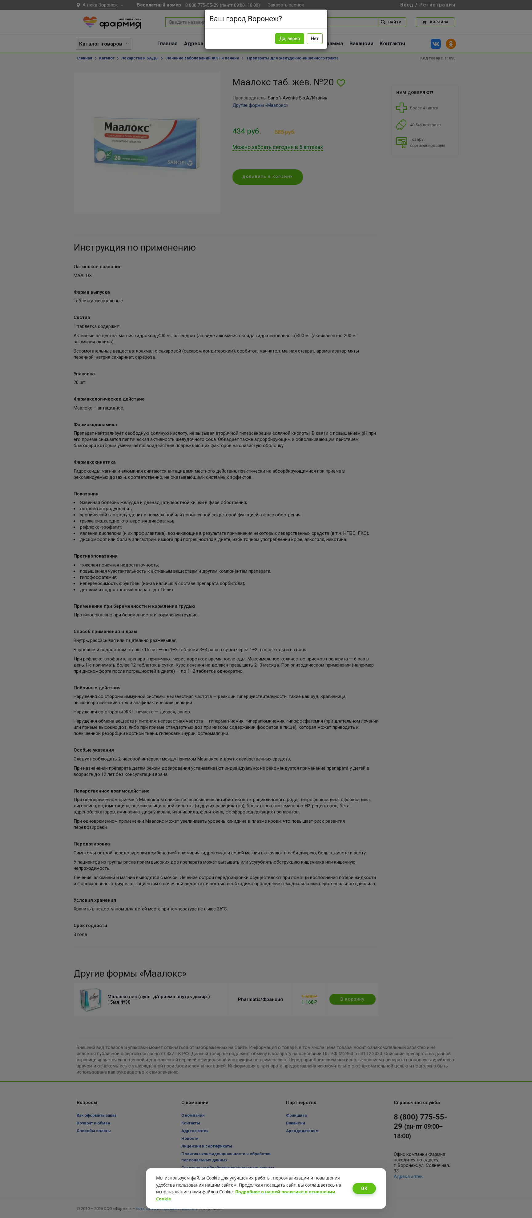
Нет (315, 38)
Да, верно (289, 38)
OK (364, 1188)
